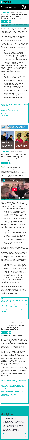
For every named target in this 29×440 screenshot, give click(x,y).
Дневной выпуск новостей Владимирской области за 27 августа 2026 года (12, 109)
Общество (5, 12)
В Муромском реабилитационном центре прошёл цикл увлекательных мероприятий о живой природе (13, 387)
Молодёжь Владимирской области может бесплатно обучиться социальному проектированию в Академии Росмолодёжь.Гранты (12, 393)
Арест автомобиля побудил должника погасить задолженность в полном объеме (14, 381)
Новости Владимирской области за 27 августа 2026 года (13, 310)
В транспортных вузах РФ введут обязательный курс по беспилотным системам (14, 305)
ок (14, 435)
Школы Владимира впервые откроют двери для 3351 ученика (14, 114)
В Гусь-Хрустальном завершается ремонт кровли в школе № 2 (14, 105)
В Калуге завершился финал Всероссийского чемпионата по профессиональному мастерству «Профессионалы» (14, 300)
